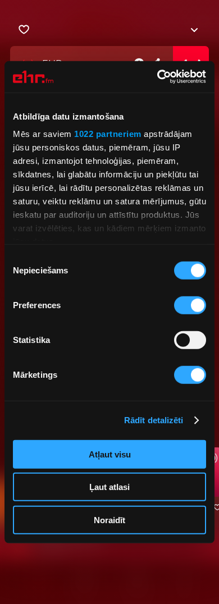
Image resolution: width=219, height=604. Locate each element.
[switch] (190, 305)
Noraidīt (109, 519)
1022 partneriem (108, 134)
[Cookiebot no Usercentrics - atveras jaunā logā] (157, 77)
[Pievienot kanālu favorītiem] (24, 29)
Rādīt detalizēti (154, 420)
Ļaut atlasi (109, 487)
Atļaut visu (110, 454)
